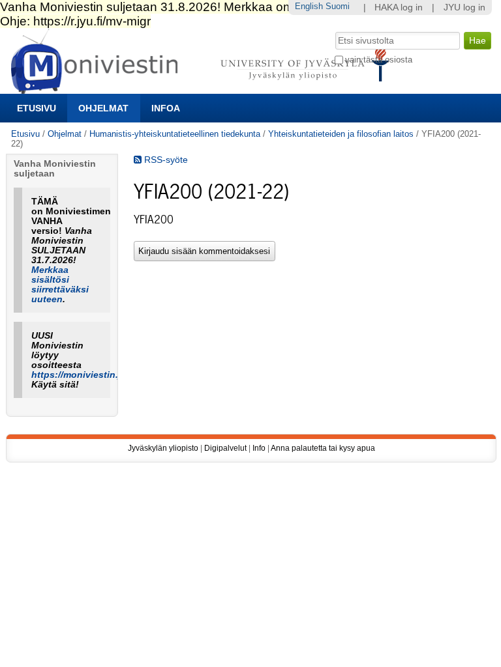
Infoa (165, 108)
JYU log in (464, 7)
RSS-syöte (165, 160)
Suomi (338, 6)
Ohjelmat (103, 108)
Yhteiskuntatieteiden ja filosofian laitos (341, 134)
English (309, 6)
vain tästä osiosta (378, 59)
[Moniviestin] (204, 88)
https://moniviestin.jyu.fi (85, 375)
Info (259, 448)
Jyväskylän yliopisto (163, 448)
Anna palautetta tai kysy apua (323, 448)
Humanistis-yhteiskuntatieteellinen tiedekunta (174, 134)
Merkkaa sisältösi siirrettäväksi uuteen (60, 284)
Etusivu (36, 108)
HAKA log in (398, 7)
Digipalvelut (225, 448)
